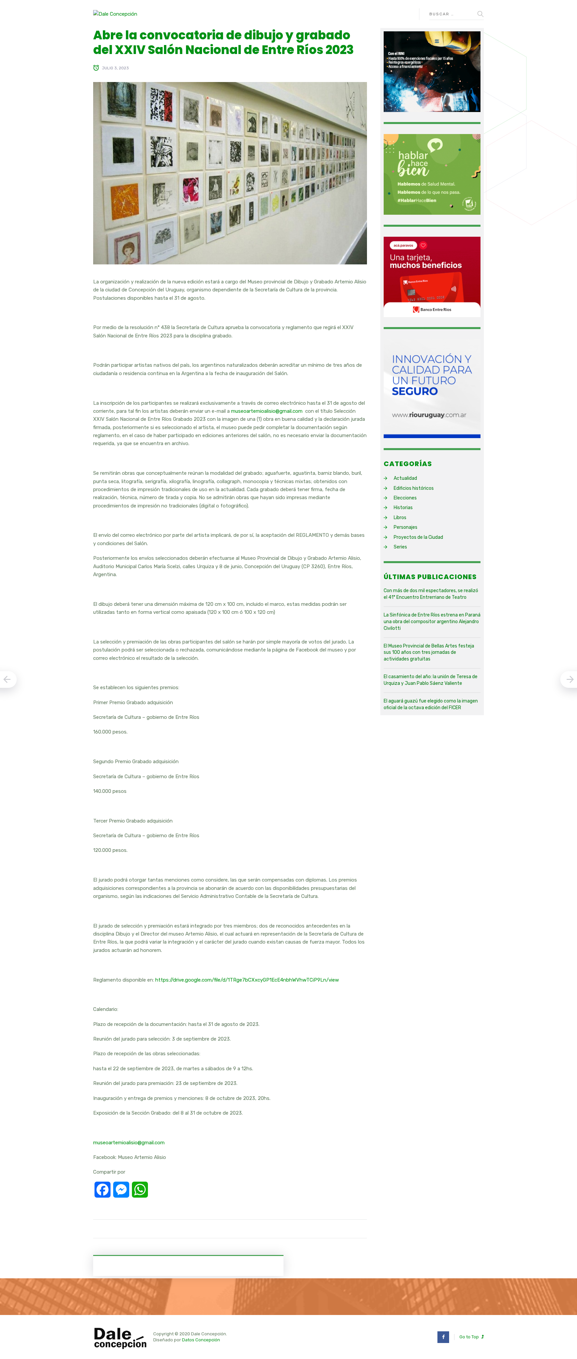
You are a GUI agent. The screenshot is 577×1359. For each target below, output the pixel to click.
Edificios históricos (414, 488)
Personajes (405, 527)
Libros (400, 517)
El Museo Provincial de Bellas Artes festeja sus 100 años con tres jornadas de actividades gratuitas (429, 652)
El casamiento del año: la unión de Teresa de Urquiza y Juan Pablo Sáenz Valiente (430, 680)
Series (400, 547)
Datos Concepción (201, 1339)
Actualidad (405, 478)
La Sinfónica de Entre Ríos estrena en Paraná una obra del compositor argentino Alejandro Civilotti (432, 621)
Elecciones (405, 498)
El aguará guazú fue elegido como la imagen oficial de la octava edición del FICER (431, 704)
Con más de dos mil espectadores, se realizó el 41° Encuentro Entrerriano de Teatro (431, 594)
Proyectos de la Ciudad (418, 537)
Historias (403, 507)
